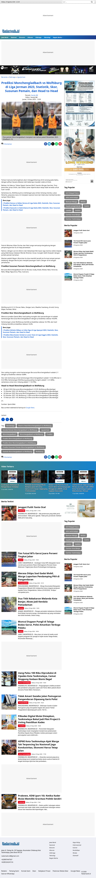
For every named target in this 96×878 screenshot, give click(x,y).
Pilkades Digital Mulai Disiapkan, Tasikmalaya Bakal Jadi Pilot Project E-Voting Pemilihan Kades (39, 719)
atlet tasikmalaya (72, 197)
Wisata (75, 853)
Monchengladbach (9, 434)
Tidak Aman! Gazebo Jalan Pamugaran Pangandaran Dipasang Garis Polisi (39, 698)
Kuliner (75, 848)
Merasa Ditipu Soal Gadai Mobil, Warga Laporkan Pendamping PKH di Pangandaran (84, 253)
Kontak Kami (25, 871)
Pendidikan (76, 850)
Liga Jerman (21, 77)
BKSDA (83, 202)
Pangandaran (23, 583)
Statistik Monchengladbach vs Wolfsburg (17, 451)
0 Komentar (7, 144)
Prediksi (49, 434)
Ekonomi (22, 37)
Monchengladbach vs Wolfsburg (31, 434)
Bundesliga (10, 426)
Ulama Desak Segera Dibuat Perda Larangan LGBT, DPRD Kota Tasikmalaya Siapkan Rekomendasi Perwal (83, 488)
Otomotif (75, 855)
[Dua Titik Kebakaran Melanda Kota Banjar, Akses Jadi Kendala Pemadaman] (68, 265)
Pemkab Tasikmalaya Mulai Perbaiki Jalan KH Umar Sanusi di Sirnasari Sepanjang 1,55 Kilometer (36, 488)
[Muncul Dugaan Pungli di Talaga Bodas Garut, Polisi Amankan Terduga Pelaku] (68, 277)
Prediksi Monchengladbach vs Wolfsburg (17, 439)
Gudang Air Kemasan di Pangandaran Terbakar (10, 486)
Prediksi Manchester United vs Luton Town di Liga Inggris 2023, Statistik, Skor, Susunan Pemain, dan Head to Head (30, 336)
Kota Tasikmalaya (24, 683)
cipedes (68, 210)
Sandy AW (34, 95)
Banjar (21, 608)
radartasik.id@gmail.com (10, 856)
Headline (22, 726)
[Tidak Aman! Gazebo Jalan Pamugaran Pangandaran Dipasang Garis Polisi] (9, 702)
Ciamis (86, 206)
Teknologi (47, 37)
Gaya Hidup (76, 842)
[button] (58, 37)
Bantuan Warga (71, 202)
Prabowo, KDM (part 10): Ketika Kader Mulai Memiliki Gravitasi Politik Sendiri (39, 797)
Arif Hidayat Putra (72, 193)
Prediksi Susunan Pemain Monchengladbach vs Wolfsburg (23, 447)
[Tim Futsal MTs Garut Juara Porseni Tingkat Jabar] (68, 243)
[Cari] (91, 1)
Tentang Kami (14, 871)
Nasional (13, 37)
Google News (30, 408)
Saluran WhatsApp (7, 874)
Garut (20, 560)
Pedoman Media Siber (60, 871)
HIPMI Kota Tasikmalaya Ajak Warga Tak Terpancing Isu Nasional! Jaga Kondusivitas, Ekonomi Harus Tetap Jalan (38, 746)
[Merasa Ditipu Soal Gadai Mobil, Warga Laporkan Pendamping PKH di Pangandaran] (68, 254)
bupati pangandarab (73, 206)
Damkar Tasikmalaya (73, 219)
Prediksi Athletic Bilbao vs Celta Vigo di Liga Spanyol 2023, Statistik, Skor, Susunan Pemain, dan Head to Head (30, 331)
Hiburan (30, 37)
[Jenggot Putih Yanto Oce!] (68, 233)
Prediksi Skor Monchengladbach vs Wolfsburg (19, 443)
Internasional (77, 845)
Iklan (34, 871)
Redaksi (4, 871)
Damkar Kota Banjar (73, 215)
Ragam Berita (57, 37)
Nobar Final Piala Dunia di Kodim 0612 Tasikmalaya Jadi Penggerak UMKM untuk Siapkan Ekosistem (59, 488)
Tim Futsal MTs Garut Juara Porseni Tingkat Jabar (82, 242)
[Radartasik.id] (11, 31)
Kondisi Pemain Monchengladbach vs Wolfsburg (20, 430)
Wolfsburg (39, 451)
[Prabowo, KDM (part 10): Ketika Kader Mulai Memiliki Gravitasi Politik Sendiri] (9, 801)
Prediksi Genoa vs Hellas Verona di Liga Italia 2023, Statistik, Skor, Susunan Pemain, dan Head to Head (31, 204)
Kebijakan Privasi (44, 871)
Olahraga (38, 37)
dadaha (77, 210)
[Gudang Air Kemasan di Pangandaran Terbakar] (12, 476)
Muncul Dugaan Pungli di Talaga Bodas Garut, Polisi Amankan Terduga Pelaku (84, 276)
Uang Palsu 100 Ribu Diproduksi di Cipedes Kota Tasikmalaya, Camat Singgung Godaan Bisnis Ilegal (37, 676)
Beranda (4, 77)
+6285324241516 (7, 862)
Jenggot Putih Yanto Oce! (82, 230)
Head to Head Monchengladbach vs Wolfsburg (34, 426)
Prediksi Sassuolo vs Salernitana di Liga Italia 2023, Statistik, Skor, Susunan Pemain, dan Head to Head (31, 209)
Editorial (21, 510)
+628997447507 (6, 859)
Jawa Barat (4, 37)
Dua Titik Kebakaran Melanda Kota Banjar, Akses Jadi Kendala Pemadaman (84, 264)
